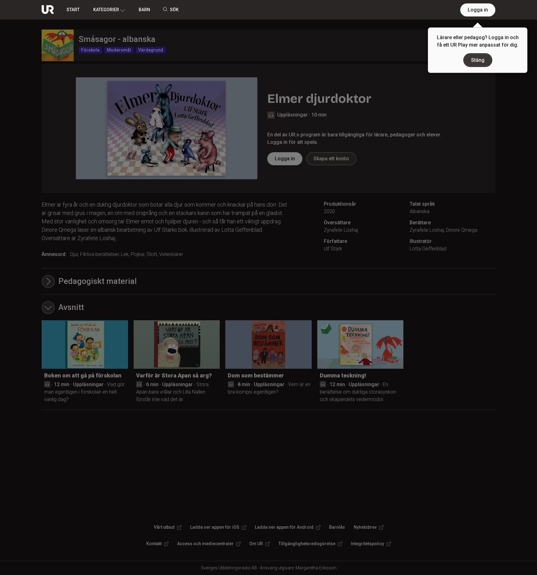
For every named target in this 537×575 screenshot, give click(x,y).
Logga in (478, 10)
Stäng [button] (477, 60)
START (73, 9)
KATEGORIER (106, 9)
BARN (144, 9)
